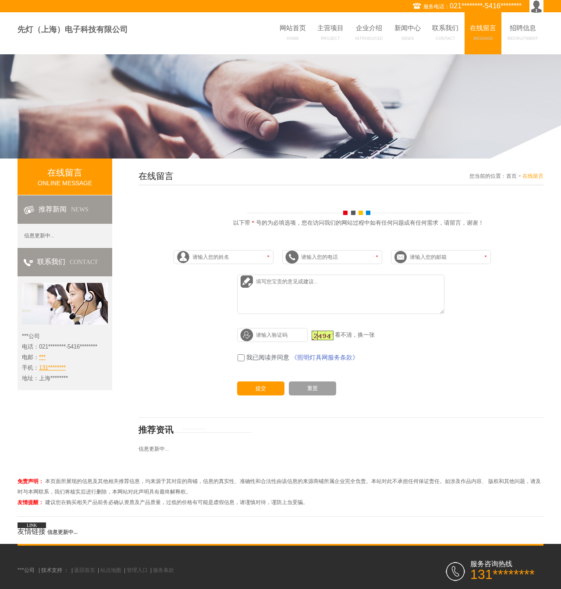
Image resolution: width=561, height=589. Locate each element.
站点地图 (110, 570)
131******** (52, 367)
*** (42, 357)
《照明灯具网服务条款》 (325, 357)
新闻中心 (407, 33)
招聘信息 (523, 33)
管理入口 (137, 570)
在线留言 (483, 33)
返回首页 (84, 570)
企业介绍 (369, 33)
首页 (511, 176)
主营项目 (330, 33)
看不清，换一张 (355, 335)
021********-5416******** (486, 6)
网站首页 (293, 33)
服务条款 (163, 570)
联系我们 (445, 33)
